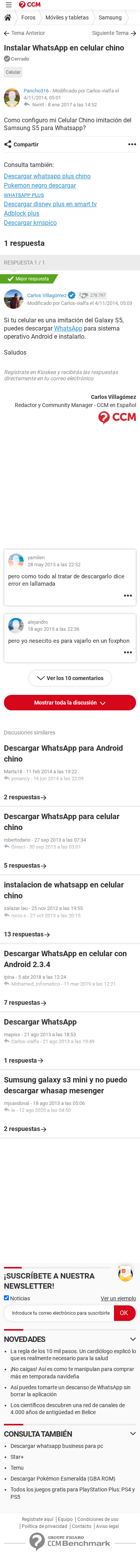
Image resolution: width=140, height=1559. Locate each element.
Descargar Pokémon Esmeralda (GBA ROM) (63, 1478)
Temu (17, 1468)
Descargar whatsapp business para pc (56, 1446)
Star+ (17, 1457)
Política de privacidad (44, 1526)
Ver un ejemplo (118, 1298)
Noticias (19, 1298)
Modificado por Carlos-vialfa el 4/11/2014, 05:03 (79, 303)
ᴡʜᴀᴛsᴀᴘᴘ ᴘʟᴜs (24, 194)
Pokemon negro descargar (40, 185)
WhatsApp (68, 328)
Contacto (81, 1526)
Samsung (110, 17)
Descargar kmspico (30, 222)
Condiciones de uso (98, 1519)
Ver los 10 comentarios (75, 678)
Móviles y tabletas (67, 17)
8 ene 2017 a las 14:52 (72, 105)
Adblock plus (21, 213)
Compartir (26, 144)
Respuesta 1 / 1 (24, 262)
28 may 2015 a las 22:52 (54, 564)
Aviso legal (107, 1526)
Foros (28, 17)
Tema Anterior (28, 33)
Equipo (65, 1519)
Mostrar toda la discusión (66, 702)
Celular (13, 72)
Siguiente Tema (110, 33)
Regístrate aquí (37, 1519)
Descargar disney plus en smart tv (50, 204)
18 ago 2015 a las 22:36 (53, 629)
